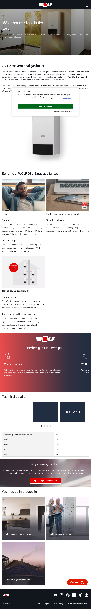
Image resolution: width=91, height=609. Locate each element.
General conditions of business (77, 604)
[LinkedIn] (74, 595)
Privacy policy (58, 604)
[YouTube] (55, 595)
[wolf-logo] (45, 4)
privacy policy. (67, 98)
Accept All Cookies (45, 106)
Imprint (47, 604)
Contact (38, 604)
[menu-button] (86, 5)
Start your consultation (47, 480)
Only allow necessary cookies (63, 111)
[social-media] (61, 595)
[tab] (41, 426)
